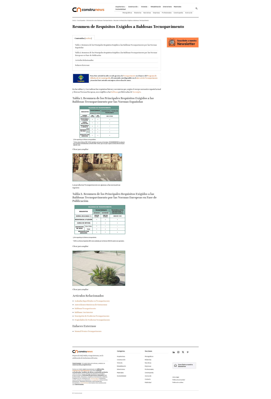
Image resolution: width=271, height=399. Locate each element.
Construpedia (81, 20)
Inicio (74, 20)
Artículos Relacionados (84, 60)
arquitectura (76, 370)
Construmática (94, 378)
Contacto (148, 379)
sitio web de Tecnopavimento (147, 78)
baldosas (114, 92)
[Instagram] (178, 352)
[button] (196, 8)
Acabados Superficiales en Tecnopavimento (92, 301)
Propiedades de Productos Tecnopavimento (92, 320)
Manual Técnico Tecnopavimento (88, 331)
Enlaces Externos (82, 65)
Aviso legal (176, 377)
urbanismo (86, 370)
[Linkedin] (173, 352)
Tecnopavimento (129, 76)
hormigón (137, 92)
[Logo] (93, 351)
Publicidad (148, 382)
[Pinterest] (187, 352)
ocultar (88, 38)
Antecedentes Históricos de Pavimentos (91, 304)
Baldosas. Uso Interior (84, 312)
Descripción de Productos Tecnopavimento (92, 316)
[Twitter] (183, 352)
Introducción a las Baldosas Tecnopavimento (99, 20)
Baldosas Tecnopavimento (85, 308)
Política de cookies (178, 382)
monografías (95, 380)
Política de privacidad (179, 380)
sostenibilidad (84, 383)
